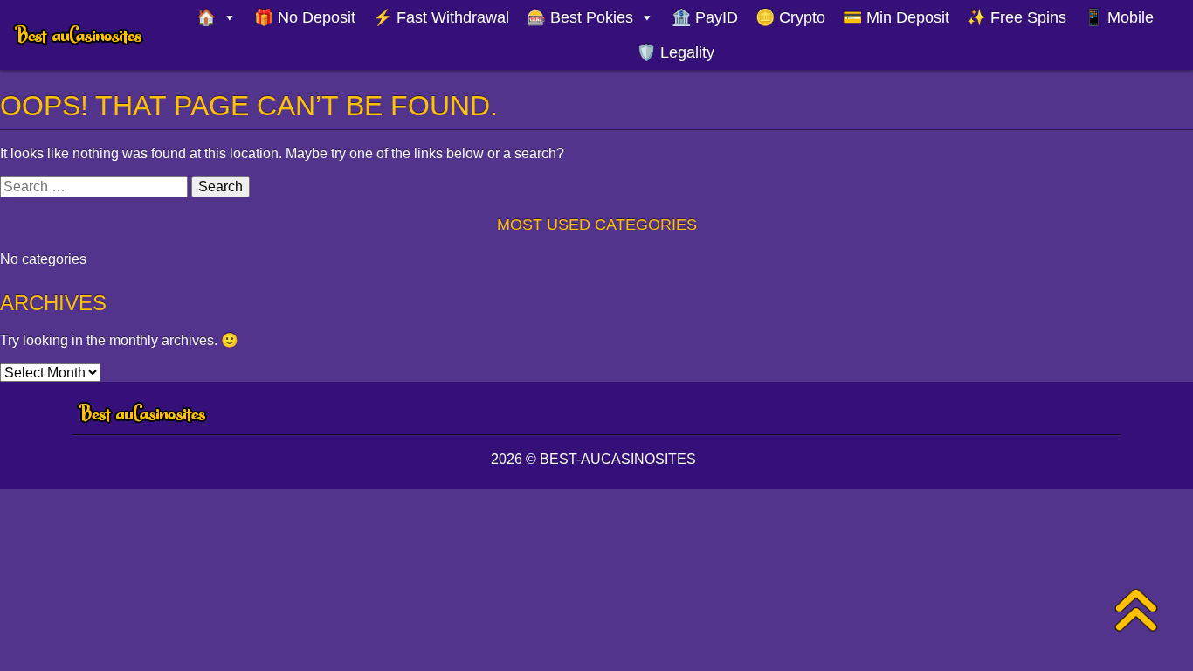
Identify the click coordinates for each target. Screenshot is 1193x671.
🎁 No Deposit (304, 17)
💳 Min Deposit (896, 17)
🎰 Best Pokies (580, 17)
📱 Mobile (1119, 17)
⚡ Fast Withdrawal (441, 17)
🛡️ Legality (675, 52)
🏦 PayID (705, 17)
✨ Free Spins (1016, 17)
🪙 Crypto (790, 17)
